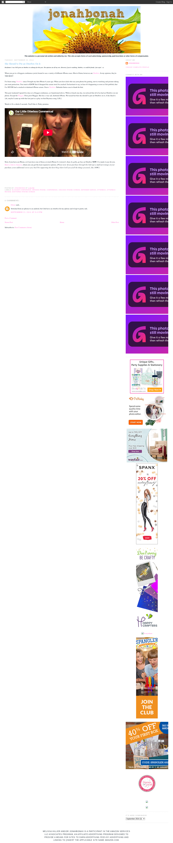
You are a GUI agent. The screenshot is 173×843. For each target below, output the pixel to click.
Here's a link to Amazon (13, 164)
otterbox (101, 190)
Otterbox (96, 73)
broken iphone (39, 190)
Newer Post (9, 222)
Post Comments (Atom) (23, 227)
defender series (88, 190)
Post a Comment (11, 218)
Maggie (21, 95)
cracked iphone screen (69, 190)
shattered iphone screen (23, 192)
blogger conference (21, 190)
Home (62, 222)
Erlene (13, 205)
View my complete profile (137, 67)
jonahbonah (133, 63)
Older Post (115, 222)
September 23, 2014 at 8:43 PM (26, 212)
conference (52, 190)
